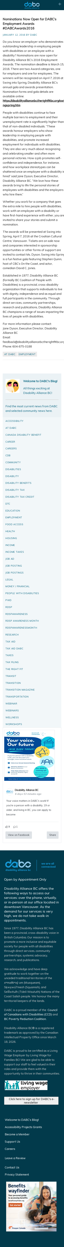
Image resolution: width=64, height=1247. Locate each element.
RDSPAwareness (16, 614)
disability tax (15, 489)
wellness (12, 717)
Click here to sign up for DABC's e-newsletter (31, 1100)
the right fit (14, 669)
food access (14, 524)
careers (11, 448)
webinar (11, 703)
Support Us (12, 1141)
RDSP (8, 607)
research (12, 634)
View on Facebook (18, 835)
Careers (10, 1149)
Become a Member (17, 1134)
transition (13, 682)
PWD (8, 600)
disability (12, 476)
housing (11, 538)
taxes (9, 655)
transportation (17, 696)
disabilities (13, 469)
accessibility (14, 420)
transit (10, 676)
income (10, 545)
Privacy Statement (17, 1174)
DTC (7, 503)
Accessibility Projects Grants (23, 1127)
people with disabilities (22, 593)
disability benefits (18, 482)
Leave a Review (15, 1158)
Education (12, 510)
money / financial (17, 586)
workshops (13, 724)
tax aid (10, 641)
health (10, 531)
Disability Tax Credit (19, 496)
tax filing (12, 662)
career (10, 441)
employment (27, 354)
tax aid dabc (14, 648)
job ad (9, 558)
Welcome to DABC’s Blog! (22, 1119)
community (13, 462)
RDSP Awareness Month (22, 620)
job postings (14, 572)
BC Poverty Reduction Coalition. (25, 1019)
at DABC (9, 354)
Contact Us (12, 1167)
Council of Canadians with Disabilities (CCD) (30, 1012)
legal (9, 579)
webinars (12, 710)
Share (52, 835)
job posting (13, 565)
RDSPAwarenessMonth (21, 627)
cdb (8, 455)
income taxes (14, 551)
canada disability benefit (23, 434)
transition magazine (20, 689)
